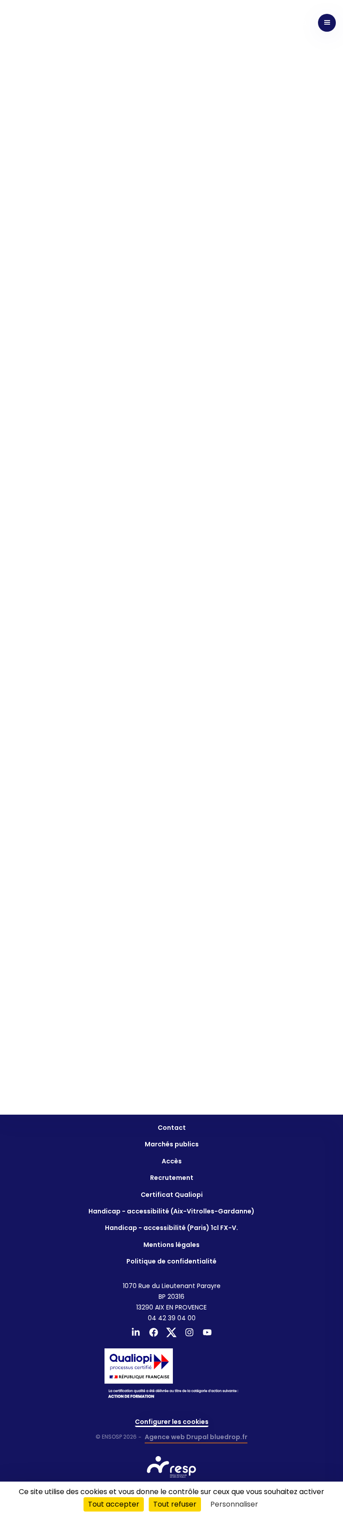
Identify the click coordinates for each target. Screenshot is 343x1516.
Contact (172, 1127)
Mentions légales (171, 1244)
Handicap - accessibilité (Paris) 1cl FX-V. (171, 1227)
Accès (172, 1161)
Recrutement (171, 1177)
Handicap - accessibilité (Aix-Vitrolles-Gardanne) (171, 1211)
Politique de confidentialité (171, 1261)
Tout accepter (113, 1504)
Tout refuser (175, 1504)
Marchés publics (172, 1144)
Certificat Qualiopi (172, 1194)
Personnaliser (234, 1504)
